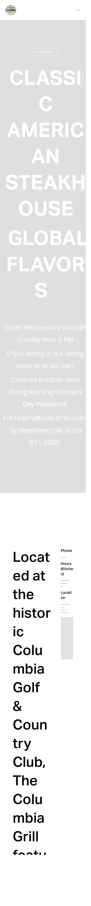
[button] (68, 638)
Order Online (45, 52)
